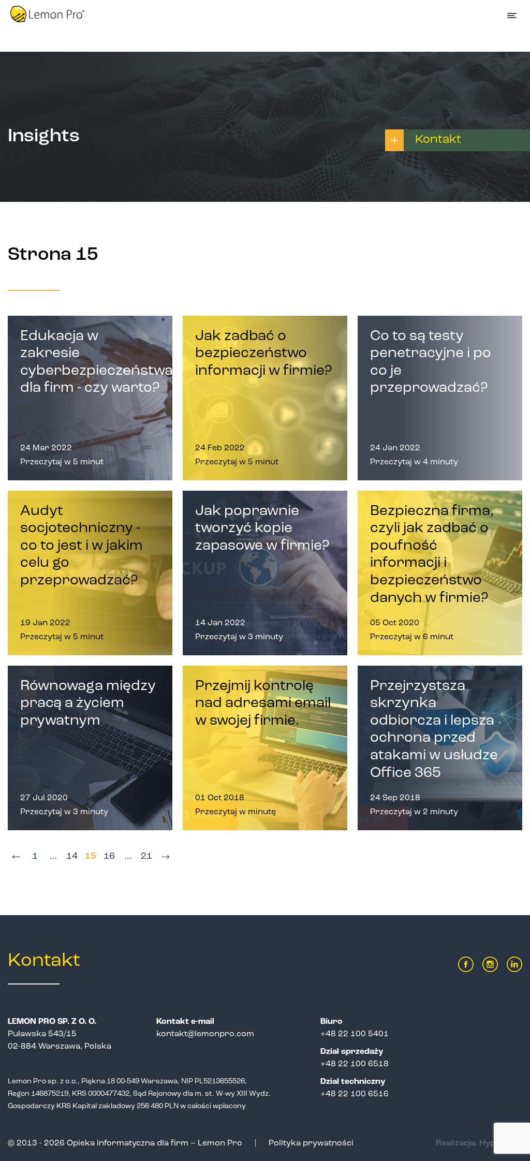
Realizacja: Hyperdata (479, 1143)
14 (72, 856)
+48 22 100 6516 (354, 1094)
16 (109, 856)
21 (146, 856)
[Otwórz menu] (512, 15)
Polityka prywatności (311, 1143)
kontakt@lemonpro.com (205, 1034)
